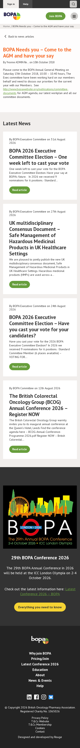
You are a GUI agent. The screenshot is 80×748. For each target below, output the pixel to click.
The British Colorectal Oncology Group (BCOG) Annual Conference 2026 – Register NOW (38, 405)
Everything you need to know (40, 607)
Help (25, 4)
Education (40, 669)
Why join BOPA (40, 653)
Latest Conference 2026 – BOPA (47, 591)
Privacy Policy (40, 718)
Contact (40, 731)
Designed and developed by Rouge (40, 737)
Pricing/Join (40, 658)
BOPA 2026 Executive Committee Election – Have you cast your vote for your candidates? (39, 326)
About (40, 675)
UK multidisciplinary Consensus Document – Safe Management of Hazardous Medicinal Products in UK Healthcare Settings (37, 238)
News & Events (40, 680)
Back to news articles (21, 36)
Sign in (11, 4)
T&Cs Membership (40, 724)
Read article (19, 190)
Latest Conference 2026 (40, 664)
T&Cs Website (40, 721)
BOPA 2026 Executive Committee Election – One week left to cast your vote (39, 156)
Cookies (40, 728)
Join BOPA (55, 16)
